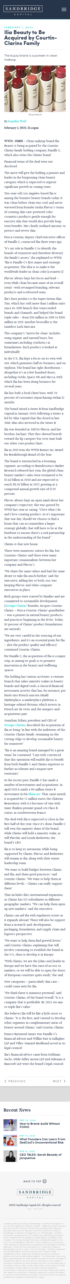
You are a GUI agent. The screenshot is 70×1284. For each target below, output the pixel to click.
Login (29, 1208)
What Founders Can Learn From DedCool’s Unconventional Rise (42, 1141)
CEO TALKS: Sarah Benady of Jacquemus (40, 1156)
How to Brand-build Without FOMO (40, 1125)
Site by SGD (38, 1208)
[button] (64, 9)
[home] (23, 9)
